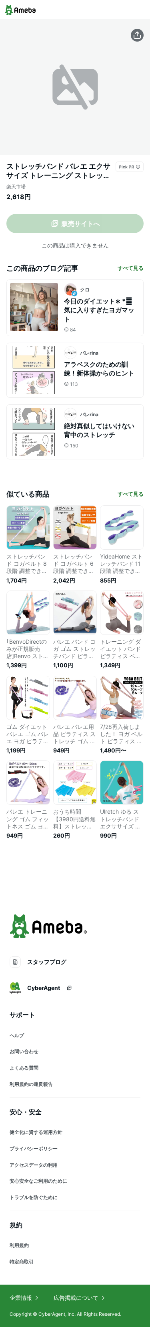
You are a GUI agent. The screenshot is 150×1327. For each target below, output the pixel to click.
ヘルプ (17, 1035)
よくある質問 (24, 1068)
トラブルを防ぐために (34, 1197)
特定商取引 (22, 1262)
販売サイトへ (81, 223)
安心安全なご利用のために (38, 1181)
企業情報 (21, 1297)
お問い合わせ (24, 1051)
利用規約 (19, 1245)
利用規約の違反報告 (31, 1084)
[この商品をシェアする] (137, 35)
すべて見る (131, 268)
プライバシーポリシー (34, 1148)
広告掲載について (76, 1297)
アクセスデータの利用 (34, 1165)
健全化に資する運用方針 (36, 1132)
